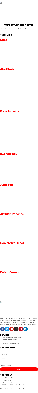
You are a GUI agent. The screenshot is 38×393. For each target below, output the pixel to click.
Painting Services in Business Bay (9, 167)
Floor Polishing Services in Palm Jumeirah (12, 145)
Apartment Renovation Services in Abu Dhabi (13, 73)
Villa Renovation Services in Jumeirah (11, 191)
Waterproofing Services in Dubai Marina (11, 293)
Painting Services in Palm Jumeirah (10, 130)
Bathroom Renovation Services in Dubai (11, 48)
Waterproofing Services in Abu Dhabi (11, 99)
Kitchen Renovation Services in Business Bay (13, 165)
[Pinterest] (20, 329)
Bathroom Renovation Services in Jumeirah (13, 193)
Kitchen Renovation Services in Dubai (11, 51)
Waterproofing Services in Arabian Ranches (13, 235)
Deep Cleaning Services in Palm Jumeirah (12, 138)
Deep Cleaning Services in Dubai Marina (11, 291)
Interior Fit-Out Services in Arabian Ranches (13, 230)
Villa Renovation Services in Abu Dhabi (11, 76)
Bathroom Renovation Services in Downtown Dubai (15, 252)
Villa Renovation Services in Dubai (10, 46)
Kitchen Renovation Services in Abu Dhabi (12, 84)
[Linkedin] (25, 329)
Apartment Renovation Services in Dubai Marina (14, 276)
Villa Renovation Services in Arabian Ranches (13, 220)
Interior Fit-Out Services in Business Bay (12, 170)
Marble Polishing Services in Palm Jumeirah (12, 149)
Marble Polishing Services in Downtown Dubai (13, 269)
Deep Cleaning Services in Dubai (9, 58)
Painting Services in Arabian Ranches (10, 227)
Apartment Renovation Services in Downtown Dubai (15, 247)
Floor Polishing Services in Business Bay (11, 177)
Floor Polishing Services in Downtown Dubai (13, 267)
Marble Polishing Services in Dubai (10, 66)
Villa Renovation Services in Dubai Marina (12, 278)
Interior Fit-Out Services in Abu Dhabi (11, 92)
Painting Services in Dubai (7, 53)
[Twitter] (7, 329)
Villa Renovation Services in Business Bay (12, 160)
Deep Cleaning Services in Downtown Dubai (13, 262)
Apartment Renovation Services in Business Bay (14, 157)
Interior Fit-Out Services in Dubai (9, 56)
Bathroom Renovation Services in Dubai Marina (14, 281)
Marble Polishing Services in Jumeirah (11, 211)
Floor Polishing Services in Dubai (9, 63)
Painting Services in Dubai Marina (9, 286)
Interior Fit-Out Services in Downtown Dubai (13, 259)
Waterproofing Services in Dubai (9, 61)
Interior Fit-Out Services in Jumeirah (10, 201)
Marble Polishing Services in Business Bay (12, 180)
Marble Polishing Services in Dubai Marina (12, 298)
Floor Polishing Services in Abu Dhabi (10, 103)
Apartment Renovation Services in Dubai (12, 43)
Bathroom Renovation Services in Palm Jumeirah (14, 123)
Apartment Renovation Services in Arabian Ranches (15, 217)
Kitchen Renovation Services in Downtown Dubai (14, 254)
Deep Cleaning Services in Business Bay (11, 172)
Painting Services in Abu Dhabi (8, 88)
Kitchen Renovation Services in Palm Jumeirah (13, 126)
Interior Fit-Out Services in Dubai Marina (12, 288)
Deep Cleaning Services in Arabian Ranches (12, 232)
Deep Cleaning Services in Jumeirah (10, 203)
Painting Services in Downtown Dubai (11, 257)
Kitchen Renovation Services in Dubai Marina (13, 283)
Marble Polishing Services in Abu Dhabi (11, 107)
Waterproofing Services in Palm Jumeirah (12, 142)
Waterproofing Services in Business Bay (11, 175)
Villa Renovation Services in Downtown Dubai (13, 249)
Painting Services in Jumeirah (8, 198)
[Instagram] (16, 329)
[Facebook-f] (2, 329)
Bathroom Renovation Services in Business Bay (14, 162)
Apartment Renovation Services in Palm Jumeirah (14, 115)
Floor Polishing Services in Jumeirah (10, 208)
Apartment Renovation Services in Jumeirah (13, 188)
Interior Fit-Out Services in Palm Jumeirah (12, 134)
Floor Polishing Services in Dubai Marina (11, 296)
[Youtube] (11, 329)
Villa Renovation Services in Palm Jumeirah (12, 119)
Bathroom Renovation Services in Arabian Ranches (15, 222)
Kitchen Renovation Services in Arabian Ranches (14, 225)
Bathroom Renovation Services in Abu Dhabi (13, 80)
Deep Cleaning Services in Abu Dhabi (10, 96)
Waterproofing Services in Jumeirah (10, 206)
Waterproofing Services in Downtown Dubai (13, 264)
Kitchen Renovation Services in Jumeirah (12, 196)
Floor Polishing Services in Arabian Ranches (12, 237)
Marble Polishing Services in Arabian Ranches (13, 240)
